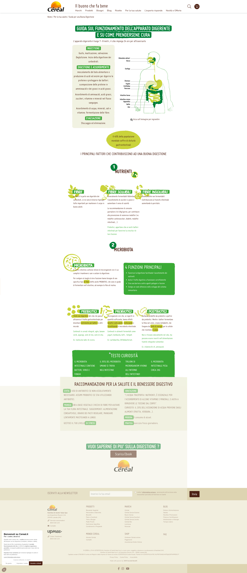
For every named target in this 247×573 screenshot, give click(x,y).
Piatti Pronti (90, 522)
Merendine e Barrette (93, 512)
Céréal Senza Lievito (132, 519)
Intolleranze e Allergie (171, 519)
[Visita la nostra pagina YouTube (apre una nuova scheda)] (127, 568)
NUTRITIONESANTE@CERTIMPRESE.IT (167, 554)
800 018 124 (55, 523)
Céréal (127, 510)
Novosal (127, 526)
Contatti (53, 526)
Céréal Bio (128, 522)
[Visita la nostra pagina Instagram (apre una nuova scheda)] (123, 568)
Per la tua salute (60, 16)
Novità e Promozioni (170, 515)
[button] (189, 7)
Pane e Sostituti (91, 517)
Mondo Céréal (91, 537)
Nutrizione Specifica (93, 524)
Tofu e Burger (91, 519)
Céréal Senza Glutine (132, 512)
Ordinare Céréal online (132, 537)
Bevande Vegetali (92, 510)
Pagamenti (128, 540)
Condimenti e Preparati (94, 526)
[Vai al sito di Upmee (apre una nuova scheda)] (54, 532)
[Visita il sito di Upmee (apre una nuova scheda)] (197, 6)
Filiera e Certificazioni (170, 517)
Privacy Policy (114, 557)
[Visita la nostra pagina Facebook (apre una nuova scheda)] (119, 568)
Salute (165, 512)
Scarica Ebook (123, 454)
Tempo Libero (168, 522)
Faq (165, 534)
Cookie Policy (124, 557)
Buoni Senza (129, 515)
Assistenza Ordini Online (133, 542)
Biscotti (88, 515)
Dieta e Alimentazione (171, 510)
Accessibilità (133, 557)
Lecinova (128, 524)
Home (49, 16)
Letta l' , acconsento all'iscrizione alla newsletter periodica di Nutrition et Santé (157, 493)
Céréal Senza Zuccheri (132, 517)
